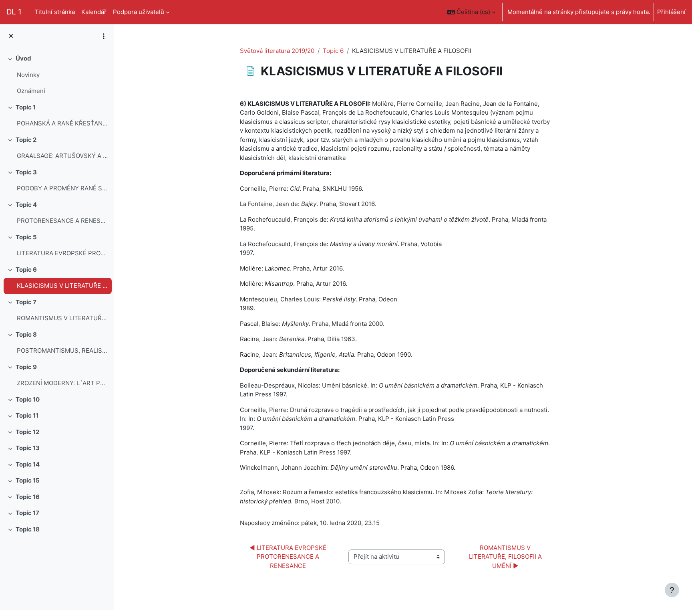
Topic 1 (26, 107)
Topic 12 (27, 432)
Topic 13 (28, 448)
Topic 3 (26, 172)
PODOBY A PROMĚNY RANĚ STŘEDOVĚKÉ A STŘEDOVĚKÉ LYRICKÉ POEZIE (62, 188)
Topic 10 (28, 399)
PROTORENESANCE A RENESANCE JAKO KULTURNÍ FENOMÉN (62, 220)
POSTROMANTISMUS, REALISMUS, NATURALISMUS (62, 350)
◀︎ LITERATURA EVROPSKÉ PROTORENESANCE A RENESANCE (288, 557)
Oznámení (31, 91)
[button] (471, 12)
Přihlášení (671, 12)
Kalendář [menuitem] (94, 12)
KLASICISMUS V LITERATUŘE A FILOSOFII (62, 285)
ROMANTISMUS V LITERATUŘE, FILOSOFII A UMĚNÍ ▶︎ (506, 557)
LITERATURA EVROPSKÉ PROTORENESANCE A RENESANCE (62, 253)
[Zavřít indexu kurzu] (11, 36)
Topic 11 (27, 415)
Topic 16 (28, 497)
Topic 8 (26, 334)
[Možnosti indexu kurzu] (104, 36)
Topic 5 (26, 237)
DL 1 (14, 11)
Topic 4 (26, 204)
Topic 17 (27, 513)
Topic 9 (26, 367)
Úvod (23, 58)
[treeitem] (56, 74)
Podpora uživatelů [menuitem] (138, 12)
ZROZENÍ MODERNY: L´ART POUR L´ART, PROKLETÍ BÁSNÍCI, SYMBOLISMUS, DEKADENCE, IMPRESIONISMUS (62, 383)
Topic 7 (26, 302)
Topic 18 (28, 529)
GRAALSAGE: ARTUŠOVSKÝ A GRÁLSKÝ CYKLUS (62, 156)
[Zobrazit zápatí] (672, 590)
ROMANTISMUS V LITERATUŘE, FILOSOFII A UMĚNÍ (62, 318)
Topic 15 (28, 480)
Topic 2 (26, 139)
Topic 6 (26, 269)
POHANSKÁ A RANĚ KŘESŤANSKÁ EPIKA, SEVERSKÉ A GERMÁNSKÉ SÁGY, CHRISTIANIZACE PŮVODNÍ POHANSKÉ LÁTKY (62, 123)
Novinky (28, 75)
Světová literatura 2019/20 (277, 51)
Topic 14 (28, 464)
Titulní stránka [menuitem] (54, 12)
